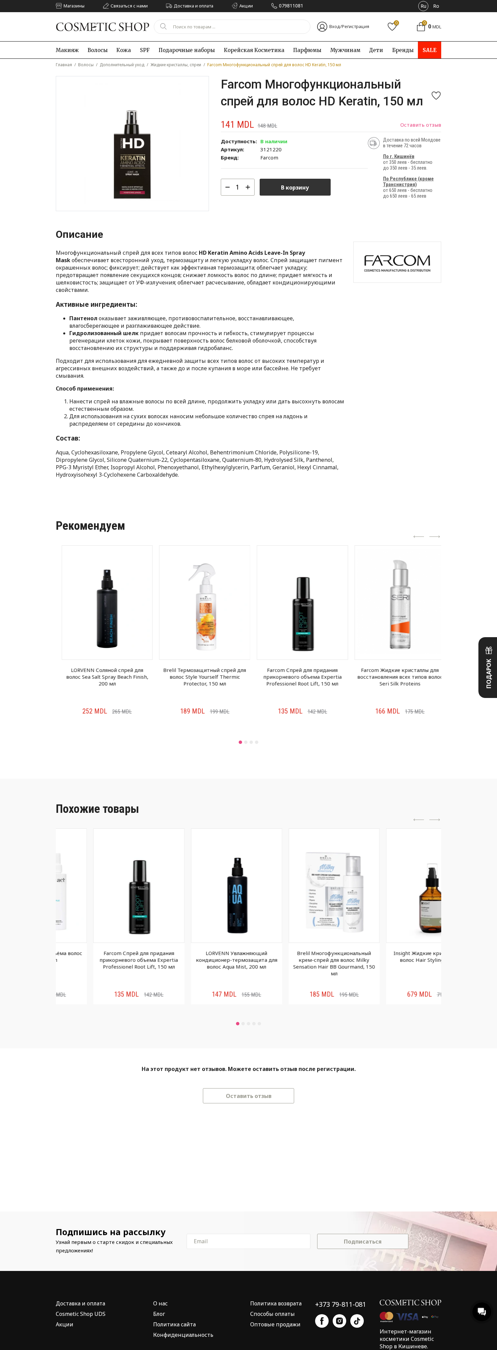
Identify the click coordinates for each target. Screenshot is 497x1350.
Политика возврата (276, 1303)
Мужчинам (345, 50)
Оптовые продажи (275, 1324)
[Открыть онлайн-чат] (481, 1311)
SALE (430, 50)
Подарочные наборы (187, 50)
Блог (159, 1314)
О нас (160, 1303)
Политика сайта (174, 1324)
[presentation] (419, 537)
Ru (423, 6)
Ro (436, 6)
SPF (145, 50)
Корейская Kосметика (254, 50)
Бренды (402, 50)
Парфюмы (307, 50)
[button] (240, 742)
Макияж (67, 50)
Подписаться (363, 1241)
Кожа (123, 50)
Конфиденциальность (183, 1335)
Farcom (269, 157)
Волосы (98, 50)
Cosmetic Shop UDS (80, 1314)
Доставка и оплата (80, 1303)
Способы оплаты (272, 1314)
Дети (376, 50)
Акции (64, 1324)
